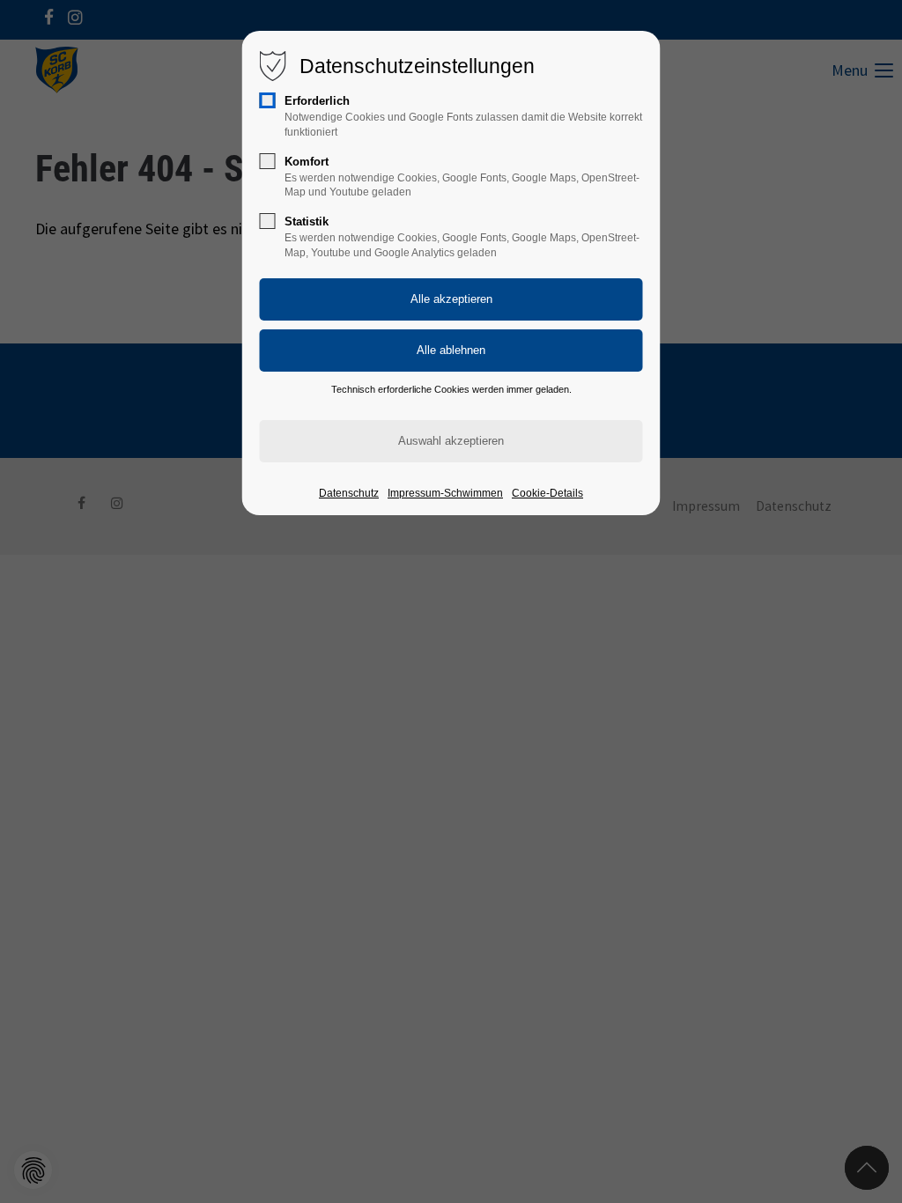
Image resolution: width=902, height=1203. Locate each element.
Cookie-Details (547, 493)
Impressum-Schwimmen (445, 493)
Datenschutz (349, 493)
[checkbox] (268, 100)
